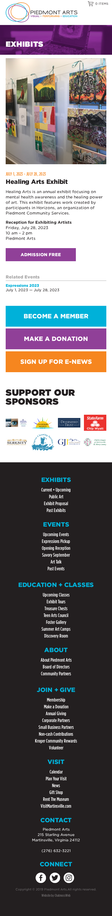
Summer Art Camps (56, 629)
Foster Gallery (56, 622)
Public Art (56, 497)
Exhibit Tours (56, 602)
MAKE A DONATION (56, 338)
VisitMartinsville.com (56, 806)
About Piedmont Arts (56, 660)
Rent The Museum (56, 799)
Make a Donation (56, 707)
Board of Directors (56, 667)
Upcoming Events (56, 534)
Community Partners (56, 674)
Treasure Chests (56, 608)
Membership (56, 700)
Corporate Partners (56, 720)
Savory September (56, 555)
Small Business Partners (56, 727)
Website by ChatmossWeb (56, 895)
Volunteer (56, 748)
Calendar (56, 772)
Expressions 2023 (22, 285)
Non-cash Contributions (56, 734)
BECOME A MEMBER (56, 316)
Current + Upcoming (56, 490)
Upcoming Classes (56, 595)
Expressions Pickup (56, 541)
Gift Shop (56, 792)
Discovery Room (56, 636)
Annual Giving (56, 713)
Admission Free (41, 254)
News (56, 785)
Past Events (56, 568)
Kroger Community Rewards (56, 741)
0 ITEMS (101, 3)
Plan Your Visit (56, 779)
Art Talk (56, 562)
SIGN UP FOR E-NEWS (56, 361)
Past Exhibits (56, 510)
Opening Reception (56, 548)
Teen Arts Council (56, 615)
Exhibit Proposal (56, 503)
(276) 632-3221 (56, 850)
